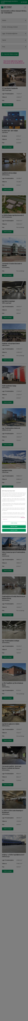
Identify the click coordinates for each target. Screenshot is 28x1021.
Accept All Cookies (14, 530)
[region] (14, 510)
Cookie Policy (23, 517)
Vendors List (5, 519)
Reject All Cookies (14, 526)
